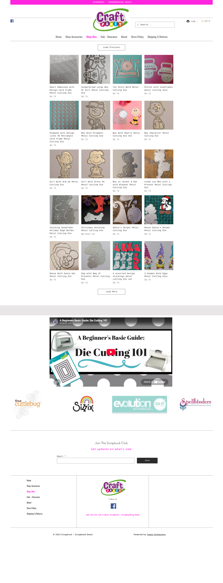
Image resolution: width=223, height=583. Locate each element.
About (29, 502)
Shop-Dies (31, 491)
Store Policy (31, 508)
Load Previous (111, 47)
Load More (111, 292)
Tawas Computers (156, 534)
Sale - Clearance (33, 497)
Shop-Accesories (33, 486)
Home (29, 480)
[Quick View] (64, 69)
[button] (206, 21)
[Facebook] (11, 20)
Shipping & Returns (34, 513)
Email (60, 456)
